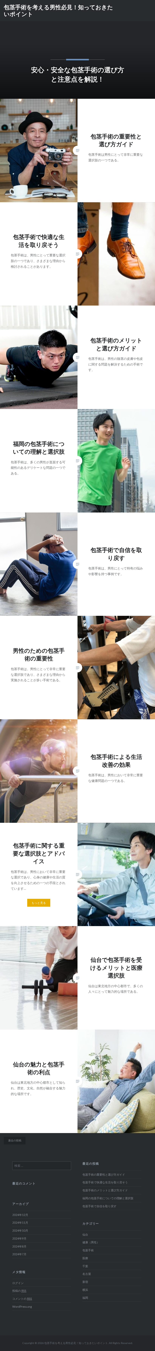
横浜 (85, 1289)
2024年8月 (19, 1246)
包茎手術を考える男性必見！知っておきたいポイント (58, 10)
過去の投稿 (14, 1140)
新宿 (85, 1281)
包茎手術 (88, 1250)
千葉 (85, 1266)
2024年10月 (20, 1230)
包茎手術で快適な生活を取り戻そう (105, 1182)
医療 (85, 1258)
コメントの (22, 1298)
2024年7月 (19, 1254)
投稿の (19, 1290)
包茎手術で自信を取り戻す (99, 1206)
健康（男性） (90, 1242)
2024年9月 (19, 1238)
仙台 (85, 1234)
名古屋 (86, 1274)
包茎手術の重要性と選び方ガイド (103, 1174)
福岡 (85, 1297)
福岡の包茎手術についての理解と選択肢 (107, 1198)
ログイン (18, 1283)
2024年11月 (20, 1222)
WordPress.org (22, 1306)
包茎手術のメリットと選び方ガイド (105, 1190)
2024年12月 (20, 1214)
